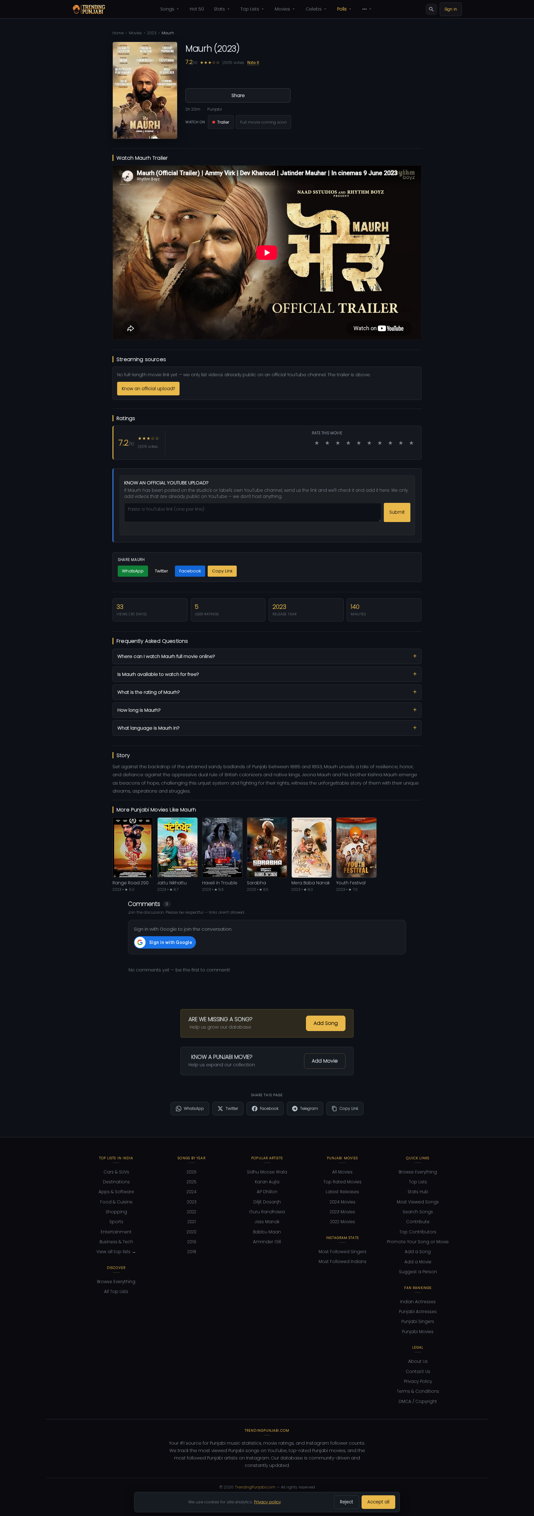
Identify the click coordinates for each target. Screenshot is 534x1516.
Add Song (326, 1023)
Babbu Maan (267, 1232)
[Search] (431, 9)
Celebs (314, 9)
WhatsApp (133, 571)
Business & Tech (116, 1242)
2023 (151, 33)
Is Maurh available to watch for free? (158, 674)
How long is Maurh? (138, 710)
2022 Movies (342, 1222)
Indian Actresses (418, 1302)
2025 (192, 1182)
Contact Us (418, 1372)
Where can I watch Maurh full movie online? (166, 656)
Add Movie (325, 1060)
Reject (346, 1502)
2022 (191, 1212)
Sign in (450, 9)
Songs (167, 9)
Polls (342, 9)
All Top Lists (116, 1292)
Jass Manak (267, 1222)
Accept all (378, 1502)
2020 (192, 1232)
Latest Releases (342, 1192)
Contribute (418, 1222)
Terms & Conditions (418, 1391)
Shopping (116, 1212)
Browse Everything (116, 1282)
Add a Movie (418, 1262)
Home (118, 33)
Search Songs (418, 1212)
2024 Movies (342, 1202)
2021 (192, 1222)
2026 (192, 1172)
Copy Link (222, 571)
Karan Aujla (267, 1182)
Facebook (190, 571)
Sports (116, 1222)
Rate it (253, 62)
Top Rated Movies (342, 1182)
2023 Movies (342, 1212)
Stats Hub (418, 1192)
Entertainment (116, 1232)
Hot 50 (197, 9)
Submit (397, 512)
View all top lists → (116, 1252)
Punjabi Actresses (418, 1312)
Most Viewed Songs (418, 1202)
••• (364, 9)
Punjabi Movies (418, 1332)
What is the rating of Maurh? (148, 692)
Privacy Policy (418, 1381)
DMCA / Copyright (418, 1401)
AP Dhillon (267, 1192)
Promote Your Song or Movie (418, 1242)
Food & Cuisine (116, 1202)
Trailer (223, 122)
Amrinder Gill (267, 1242)
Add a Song (418, 1252)
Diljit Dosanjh (267, 1202)
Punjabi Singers (417, 1321)
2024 (192, 1192)
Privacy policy (267, 1502)
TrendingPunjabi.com (255, 1487)
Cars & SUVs (116, 1172)
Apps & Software (116, 1192)
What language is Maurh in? (148, 728)
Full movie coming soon (263, 122)
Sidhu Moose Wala (267, 1172)
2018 (191, 1252)
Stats (219, 9)
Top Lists (249, 9)
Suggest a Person (418, 1272)
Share (238, 95)
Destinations (116, 1182)
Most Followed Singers (343, 1252)
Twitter (161, 571)
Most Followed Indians (343, 1262)
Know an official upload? (148, 389)
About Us (418, 1361)
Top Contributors (417, 1232)
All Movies (342, 1172)
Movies (282, 9)
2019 (191, 1242)
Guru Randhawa (267, 1212)
